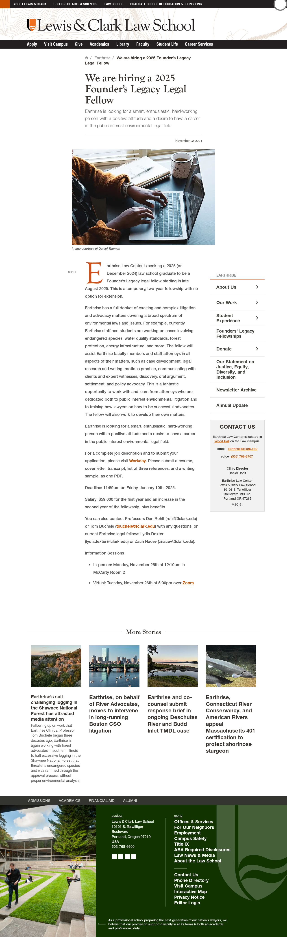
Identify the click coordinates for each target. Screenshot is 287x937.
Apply (32, 44)
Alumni (130, 800)
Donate (224, 349)
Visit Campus (56, 44)
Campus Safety (190, 838)
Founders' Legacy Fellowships (235, 333)
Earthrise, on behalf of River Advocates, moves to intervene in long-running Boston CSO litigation (114, 714)
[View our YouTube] (133, 856)
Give (79, 44)
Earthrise (102, 57)
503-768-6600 (123, 846)
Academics (99, 44)
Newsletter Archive (236, 390)
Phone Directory (191, 880)
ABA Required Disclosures (202, 849)
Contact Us (237, 426)
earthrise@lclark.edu (242, 449)
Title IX (181, 844)
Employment (187, 833)
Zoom (188, 582)
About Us (226, 287)
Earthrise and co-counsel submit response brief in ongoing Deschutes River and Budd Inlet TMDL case (173, 714)
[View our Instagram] (120, 856)
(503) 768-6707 (242, 456)
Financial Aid (102, 800)
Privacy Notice (189, 897)
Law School (113, 4)
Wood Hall (222, 441)
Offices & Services (193, 821)
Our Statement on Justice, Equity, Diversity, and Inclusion (235, 369)
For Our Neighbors (194, 827)
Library (122, 44)
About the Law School (197, 861)
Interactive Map (190, 891)
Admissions (39, 800)
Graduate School (166, 4)
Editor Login (187, 902)
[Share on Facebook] (71, 279)
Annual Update (232, 405)
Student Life (167, 44)
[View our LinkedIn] (127, 856)
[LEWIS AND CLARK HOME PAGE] (5, 4)
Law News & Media (194, 855)
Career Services (199, 44)
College (75, 4)
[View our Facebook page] (114, 856)
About (29, 4)
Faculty (142, 44)
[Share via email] (71, 299)
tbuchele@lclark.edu (135, 526)
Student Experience (228, 318)
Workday (137, 460)
